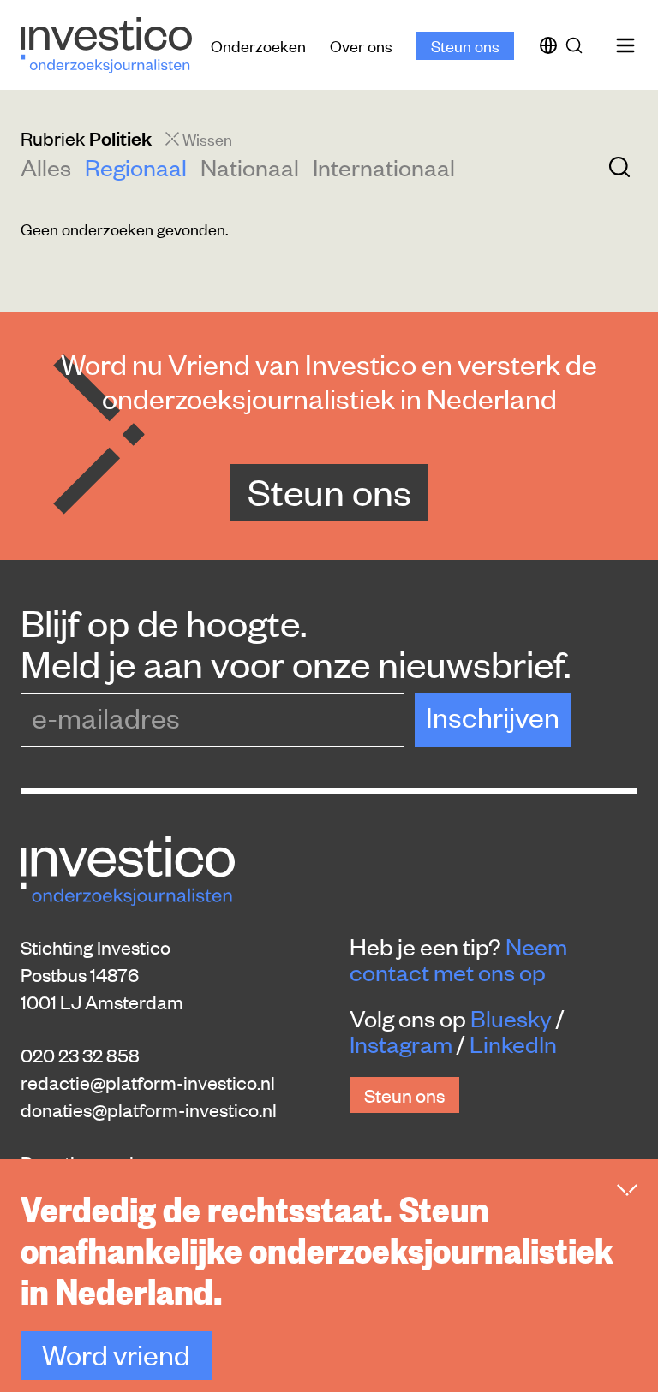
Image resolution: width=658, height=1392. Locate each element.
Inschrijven (492, 716)
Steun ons (465, 45)
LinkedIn (513, 1043)
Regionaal (136, 166)
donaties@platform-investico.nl (149, 1109)
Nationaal (249, 166)
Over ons (361, 45)
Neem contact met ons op (458, 958)
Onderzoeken (258, 45)
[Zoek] (577, 45)
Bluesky (511, 1017)
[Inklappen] (627, 1190)
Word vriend (116, 1353)
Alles (46, 166)
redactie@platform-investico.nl (148, 1082)
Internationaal (384, 166)
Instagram (401, 1043)
